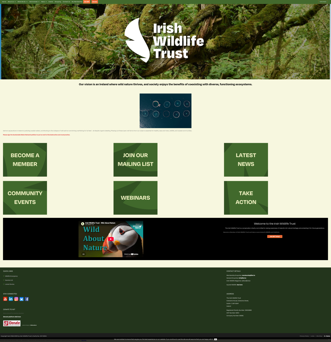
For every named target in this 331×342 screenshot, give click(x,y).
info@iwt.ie (242, 278)
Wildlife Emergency (11, 276)
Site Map (319, 336)
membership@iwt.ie (248, 275)
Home (4, 2)
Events (51, 2)
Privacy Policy (304, 336)
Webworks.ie (33, 325)
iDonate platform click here (12, 317)
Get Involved (33, 2)
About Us (11, 2)
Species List (9, 280)
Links (312, 336)
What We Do (22, 2)
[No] (329, 339)
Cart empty (323, 2)
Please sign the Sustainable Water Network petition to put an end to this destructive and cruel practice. (36, 135)
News (43, 2)
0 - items (327, 336)
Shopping (58, 2)
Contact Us (66, 2)
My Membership (77, 2)
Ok (215, 339)
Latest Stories (9, 284)
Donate (94, 2)
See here (240, 285)
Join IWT (86, 2)
